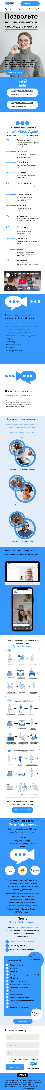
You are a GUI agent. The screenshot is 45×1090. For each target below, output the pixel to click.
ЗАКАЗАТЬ (23, 1021)
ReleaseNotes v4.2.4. (21, 94)
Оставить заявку (30, 4)
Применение (22, 9)
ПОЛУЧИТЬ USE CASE (23, 810)
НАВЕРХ (22, 1075)
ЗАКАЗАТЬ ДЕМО (15, 72)
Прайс (37, 9)
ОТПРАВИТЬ (14, 1067)
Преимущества (10, 9)
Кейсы (31, 9)
